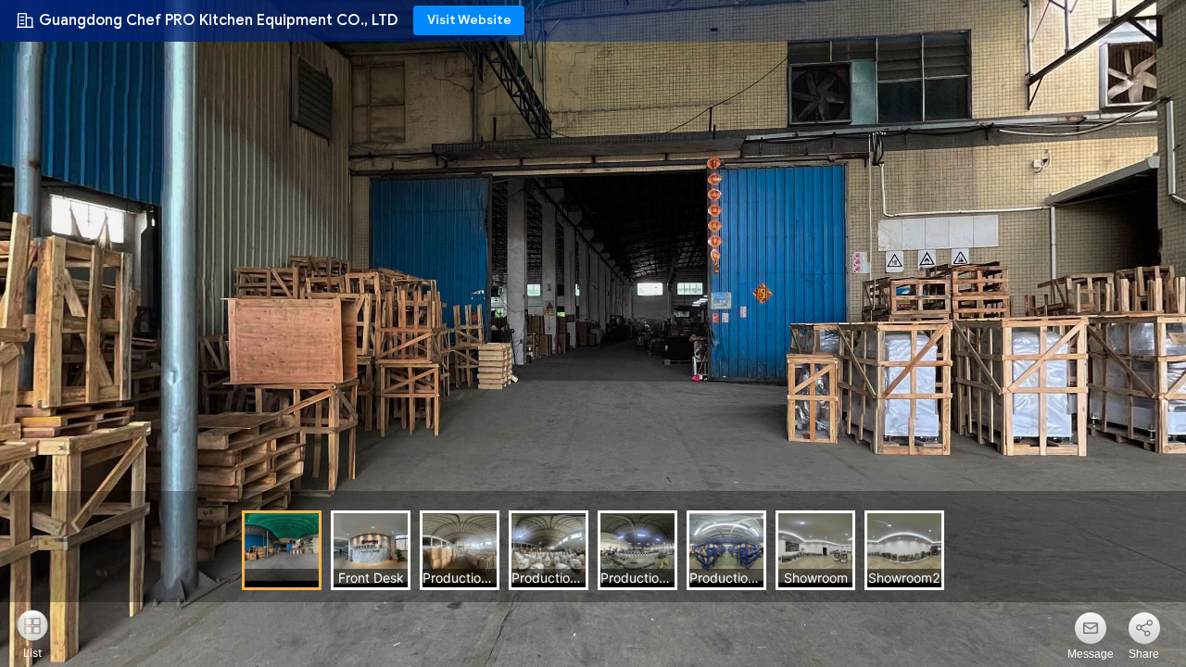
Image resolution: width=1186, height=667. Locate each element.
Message (1090, 654)
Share (1144, 654)
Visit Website (469, 20)
